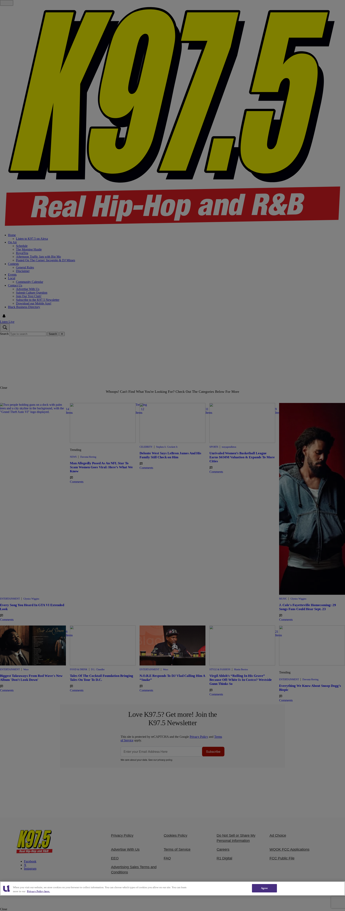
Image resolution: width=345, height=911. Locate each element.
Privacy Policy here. (38, 891)
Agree (264, 888)
